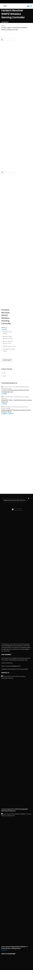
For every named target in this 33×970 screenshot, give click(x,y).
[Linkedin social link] (19, 1)
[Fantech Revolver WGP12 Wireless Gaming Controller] (8, 105)
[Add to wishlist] (3, 356)
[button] (7, 360)
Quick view (3, 364)
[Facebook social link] (12, 1)
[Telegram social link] (21, 1)
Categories (4, 22)
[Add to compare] (3, 306)
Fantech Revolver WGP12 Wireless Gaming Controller (6, 317)
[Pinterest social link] (16, 1)
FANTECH (4, 327)
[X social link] (14, 1)
